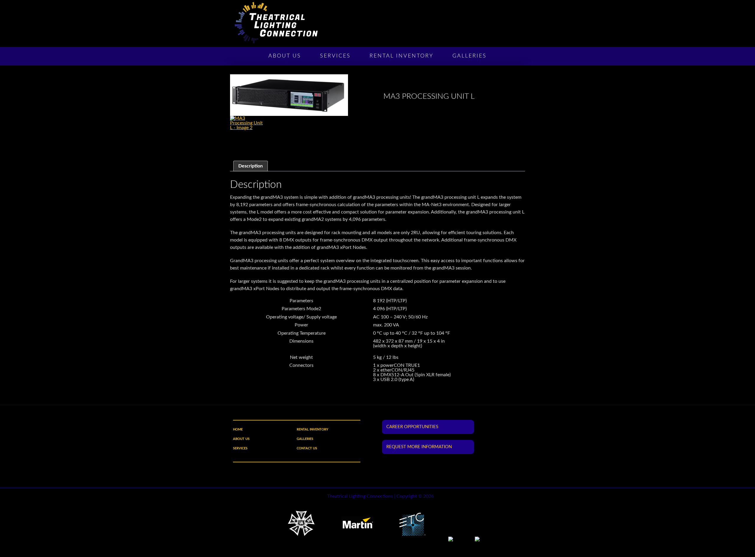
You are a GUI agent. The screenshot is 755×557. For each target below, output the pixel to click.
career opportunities (412, 427)
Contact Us (307, 448)
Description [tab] (250, 166)
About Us (284, 56)
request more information (419, 447)
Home (238, 429)
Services (335, 56)
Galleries (469, 56)
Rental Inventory (402, 56)
